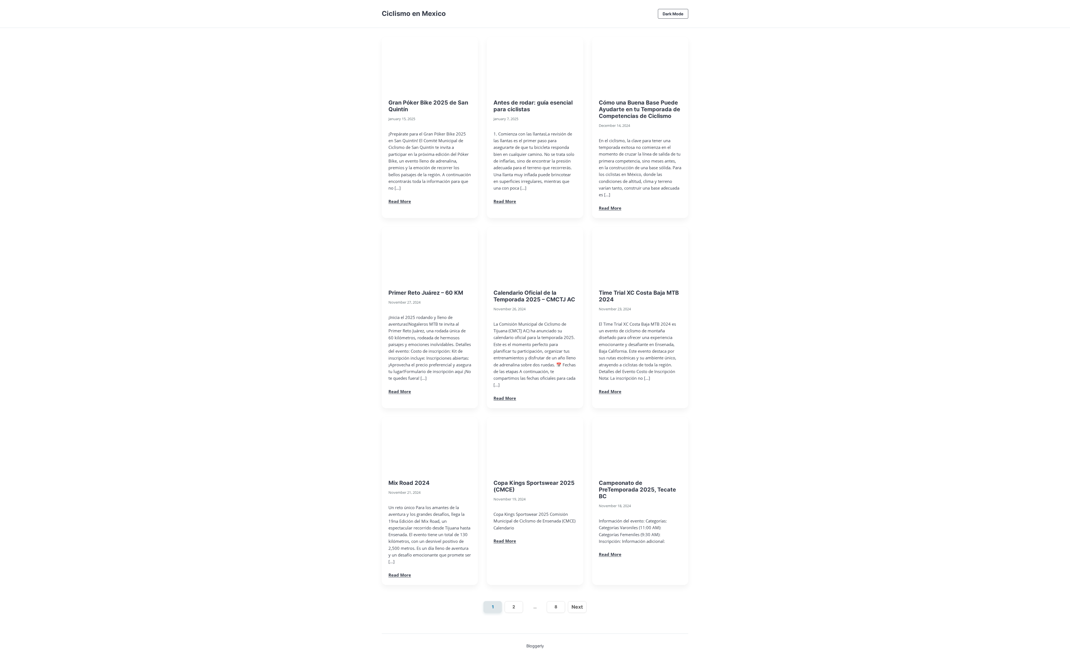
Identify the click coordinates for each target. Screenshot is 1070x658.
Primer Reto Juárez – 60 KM (425, 292)
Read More (399, 201)
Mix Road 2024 (409, 483)
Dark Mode (673, 13)
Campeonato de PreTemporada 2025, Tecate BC (637, 490)
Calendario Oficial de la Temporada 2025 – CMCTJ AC (534, 296)
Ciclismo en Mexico (414, 13)
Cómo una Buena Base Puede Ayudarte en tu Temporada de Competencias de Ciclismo (639, 109)
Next (577, 607)
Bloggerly (535, 646)
